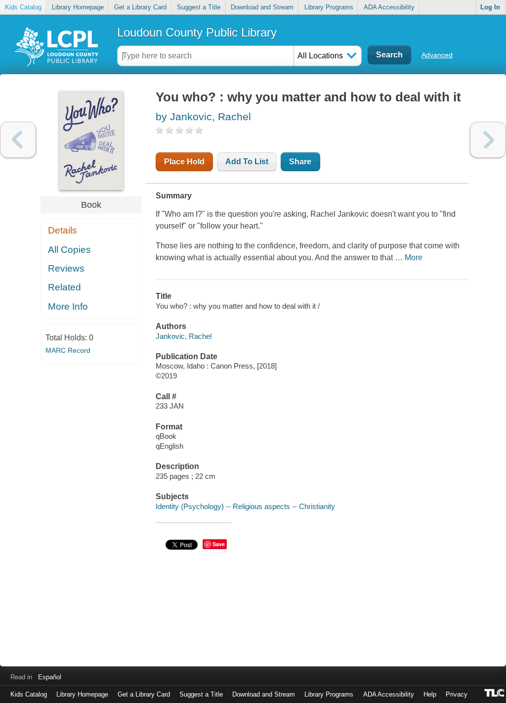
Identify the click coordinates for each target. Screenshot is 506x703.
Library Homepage (78, 7)
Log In (490, 7)
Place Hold (184, 161)
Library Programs (328, 7)
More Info (68, 306)
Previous (18, 140)
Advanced (437, 55)
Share (300, 161)
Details (62, 230)
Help (429, 694)
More (413, 257)
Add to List (246, 161)
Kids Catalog (23, 7)
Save (218, 544)
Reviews (66, 268)
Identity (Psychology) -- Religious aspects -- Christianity (245, 506)
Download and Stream (262, 7)
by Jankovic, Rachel (203, 116)
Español (49, 677)
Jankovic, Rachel (183, 336)
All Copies (69, 249)
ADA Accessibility (389, 7)
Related (64, 287)
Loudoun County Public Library (197, 32)
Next (488, 140)
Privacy (456, 694)
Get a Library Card (140, 7)
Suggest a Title (198, 7)
